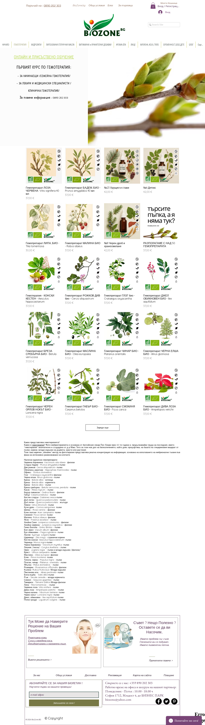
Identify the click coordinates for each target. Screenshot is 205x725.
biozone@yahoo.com (118, 699)
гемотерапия (38, 445)
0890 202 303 (52, 5)
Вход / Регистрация (169, 6)
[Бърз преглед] (44, 166)
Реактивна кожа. (37, 637)
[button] (78, 5)
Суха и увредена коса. (40, 640)
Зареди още (102, 427)
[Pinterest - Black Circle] (174, 701)
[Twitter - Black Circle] (166, 701)
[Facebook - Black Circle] (159, 701)
